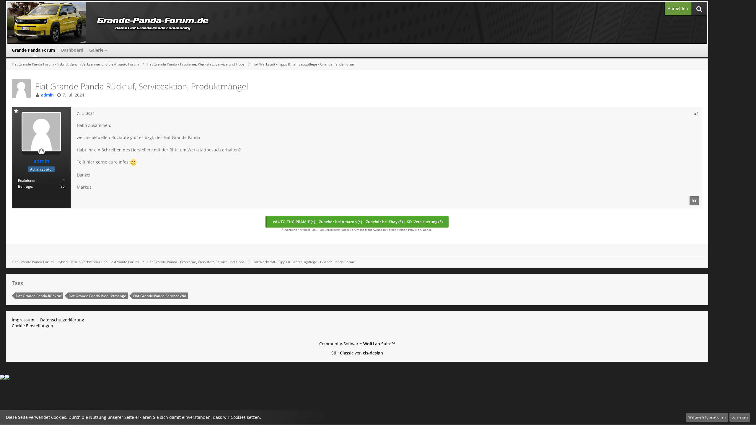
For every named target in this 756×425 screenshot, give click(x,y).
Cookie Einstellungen (32, 325)
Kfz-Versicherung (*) (425, 221)
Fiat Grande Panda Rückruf (38, 295)
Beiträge (25, 186)
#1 (696, 113)
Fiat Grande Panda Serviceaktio (159, 295)
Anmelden (678, 8)
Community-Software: (357, 343)
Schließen (740, 417)
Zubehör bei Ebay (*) (384, 221)
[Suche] (699, 8)
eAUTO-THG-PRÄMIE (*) (294, 221)
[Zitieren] (694, 200)
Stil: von (357, 353)
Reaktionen (27, 180)
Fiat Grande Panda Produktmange (97, 295)
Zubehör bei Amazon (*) (340, 221)
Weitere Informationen (707, 417)
